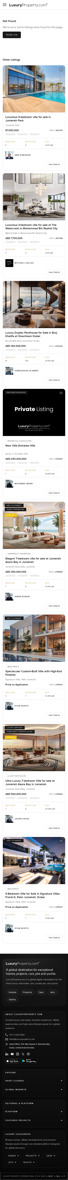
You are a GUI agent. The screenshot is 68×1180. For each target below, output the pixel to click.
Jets (52, 992)
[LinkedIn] (6, 1054)
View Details (54, 164)
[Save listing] (61, 69)
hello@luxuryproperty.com (22, 1039)
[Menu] (4, 5)
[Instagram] (17, 1054)
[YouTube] (12, 1054)
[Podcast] (28, 1054)
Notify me (11, 34)
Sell (58, 1176)
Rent (50, 1176)
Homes (12, 992)
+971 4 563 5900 (17, 1035)
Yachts (12, 999)
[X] (23, 1054)
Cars (41, 992)
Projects (27, 992)
